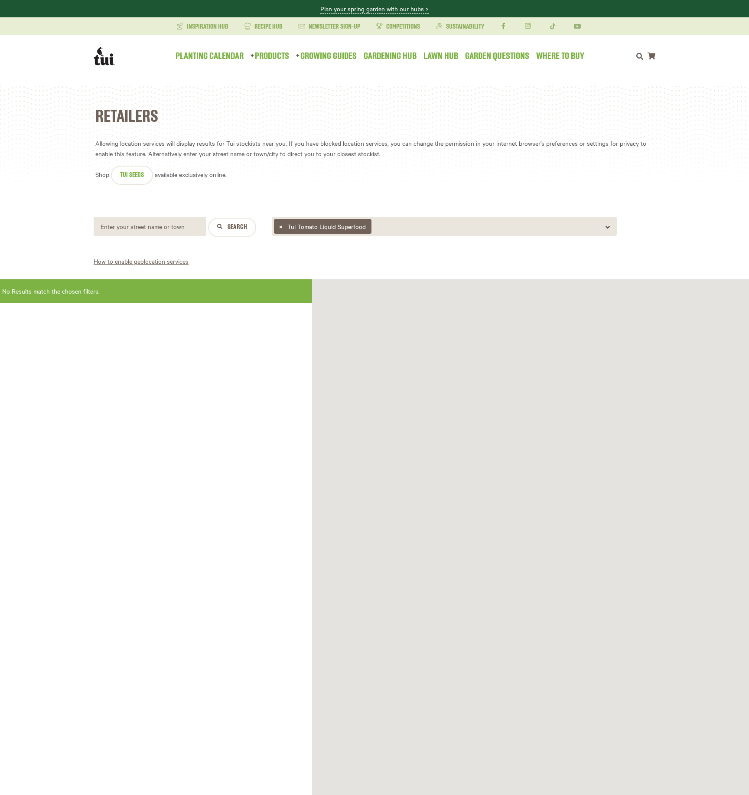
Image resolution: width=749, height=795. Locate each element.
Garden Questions (497, 56)
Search (236, 227)
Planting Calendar (210, 56)
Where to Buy (560, 56)
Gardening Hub (390, 56)
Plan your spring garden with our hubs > (374, 9)
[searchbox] (374, 228)
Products (272, 56)
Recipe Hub (268, 26)
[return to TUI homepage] (107, 56)
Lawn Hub (440, 56)
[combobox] (444, 226)
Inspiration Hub (207, 26)
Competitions (402, 26)
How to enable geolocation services (141, 261)
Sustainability (464, 26)
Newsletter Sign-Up (333, 26)
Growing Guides (328, 56)
